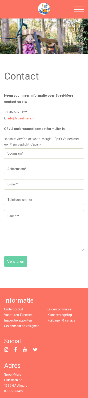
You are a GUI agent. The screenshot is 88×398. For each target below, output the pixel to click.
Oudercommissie (59, 309)
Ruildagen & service (61, 320)
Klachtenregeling (59, 315)
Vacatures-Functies (18, 315)
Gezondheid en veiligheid (21, 326)
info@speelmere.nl (21, 118)
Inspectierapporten (18, 320)
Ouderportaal (13, 309)
